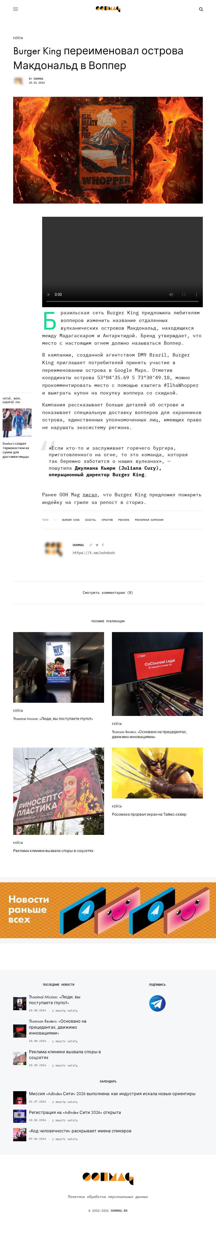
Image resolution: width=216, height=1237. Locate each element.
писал (90, 495)
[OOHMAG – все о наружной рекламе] (108, 9)
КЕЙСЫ (18, 38)
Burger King (71, 520)
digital (90, 520)
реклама (123, 520)
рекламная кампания (149, 520)
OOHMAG (38, 78)
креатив (107, 520)
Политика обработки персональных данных (108, 1196)
